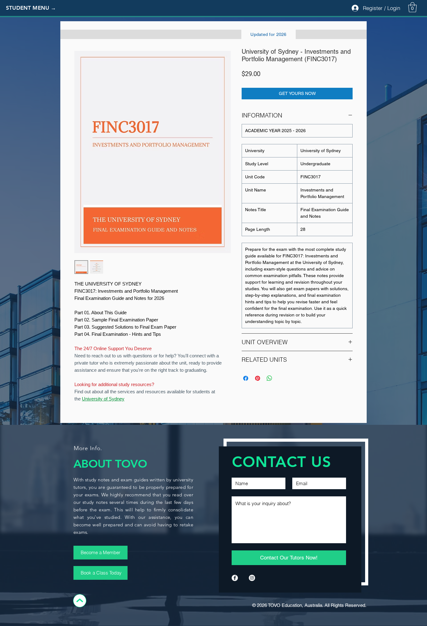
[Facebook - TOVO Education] (235, 578)
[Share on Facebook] (245, 378)
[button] (36, 8)
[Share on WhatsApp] (269, 378)
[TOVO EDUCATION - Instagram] (252, 578)
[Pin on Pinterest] (257, 378)
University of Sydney (103, 398)
